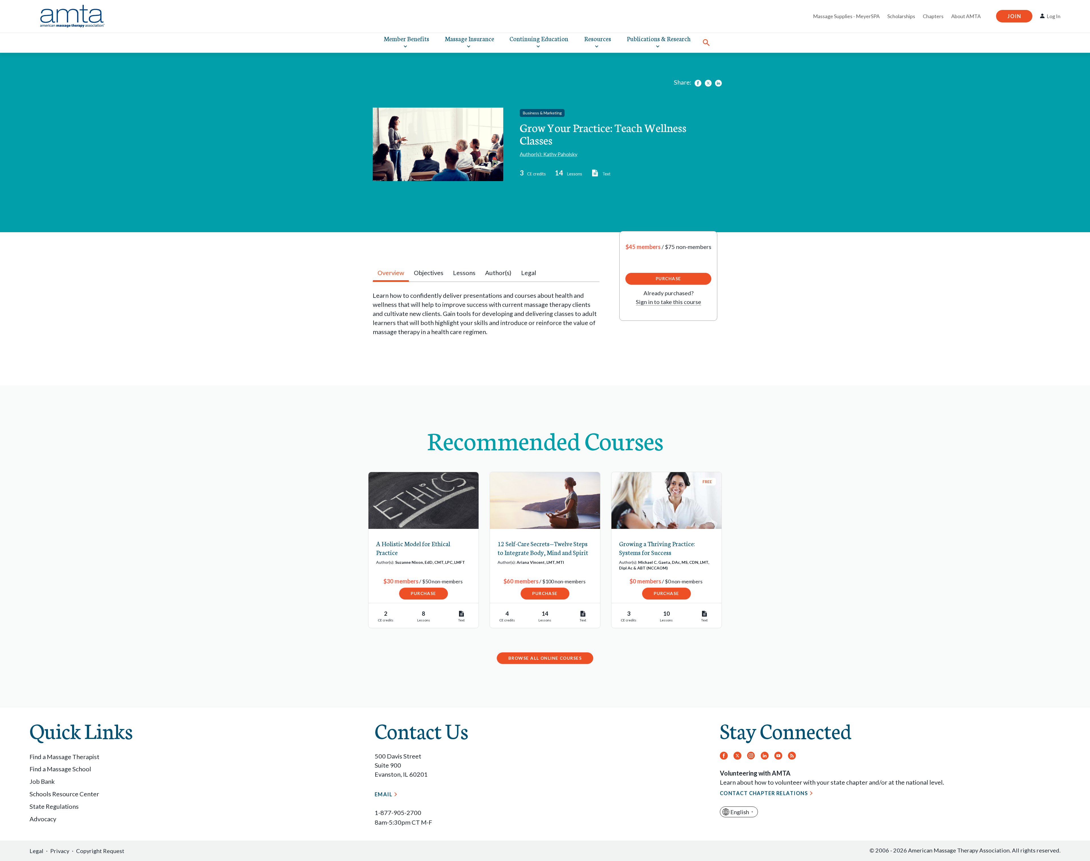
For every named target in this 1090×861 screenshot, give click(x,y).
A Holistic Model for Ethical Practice (413, 548)
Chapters (933, 16)
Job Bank (42, 781)
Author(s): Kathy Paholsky (548, 154)
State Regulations (54, 806)
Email (383, 794)
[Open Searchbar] (706, 42)
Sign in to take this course (668, 301)
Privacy (59, 850)
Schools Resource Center (64, 794)
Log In (1053, 16)
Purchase (668, 278)
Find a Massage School (60, 769)
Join (1014, 16)
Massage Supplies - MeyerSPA (846, 16)
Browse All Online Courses (545, 658)
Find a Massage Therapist (64, 757)
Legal (36, 850)
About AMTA (966, 16)
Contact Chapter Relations (764, 793)
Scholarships (901, 16)
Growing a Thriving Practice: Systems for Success (657, 548)
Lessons (464, 272)
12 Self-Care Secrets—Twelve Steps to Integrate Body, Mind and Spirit (543, 548)
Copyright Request (100, 850)
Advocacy (43, 819)
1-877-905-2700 (398, 812)
